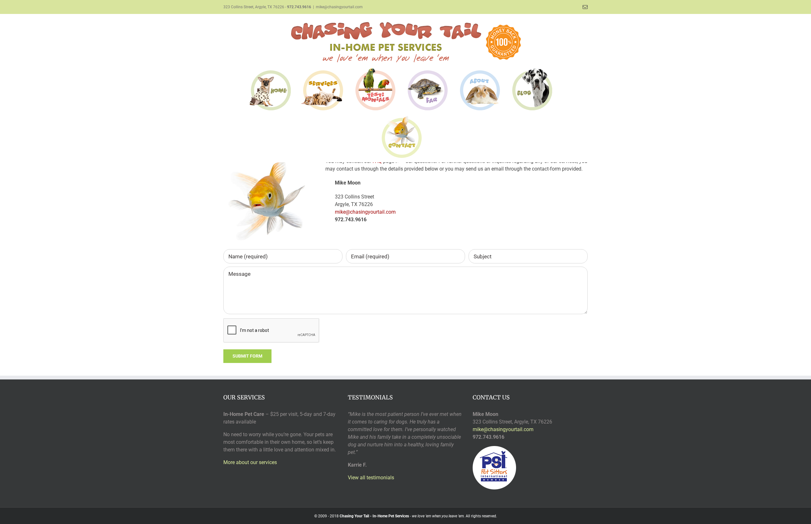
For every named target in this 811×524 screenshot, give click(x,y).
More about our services (250, 462)
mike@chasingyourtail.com (339, 7)
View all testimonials (371, 478)
